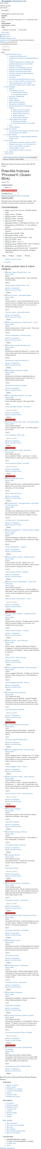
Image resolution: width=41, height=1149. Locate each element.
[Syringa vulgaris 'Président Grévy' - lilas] (18, 272)
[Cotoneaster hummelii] (12, 940)
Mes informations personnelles (16, 1131)
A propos (9, 1115)
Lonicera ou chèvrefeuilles (15, 1091)
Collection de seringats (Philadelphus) (20, 69)
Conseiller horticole (11, 135)
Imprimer (8, 262)
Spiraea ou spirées (12, 1085)
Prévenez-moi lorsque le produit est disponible (15, 196)
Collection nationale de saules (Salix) (20, 71)
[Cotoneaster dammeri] (12, 855)
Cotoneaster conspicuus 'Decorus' (15, 845)
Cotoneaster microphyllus (13, 1005)
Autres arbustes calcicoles (17, 102)
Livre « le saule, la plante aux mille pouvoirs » (23, 81)
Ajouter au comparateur (12, 288)
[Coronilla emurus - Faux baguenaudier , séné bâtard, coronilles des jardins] (22, 504)
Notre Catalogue (10, 87)
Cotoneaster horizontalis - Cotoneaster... (17, 930)
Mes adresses (11, 1129)
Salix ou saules (11, 1087)
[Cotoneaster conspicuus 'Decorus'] (16, 832)
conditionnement (7, 185)
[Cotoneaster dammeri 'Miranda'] (15, 692)
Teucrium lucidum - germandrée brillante (17, 312)
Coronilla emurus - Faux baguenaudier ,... (18, 520)
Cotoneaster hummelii (11, 955)
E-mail (8, 1145)
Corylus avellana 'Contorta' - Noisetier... (17, 572)
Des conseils (9, 140)
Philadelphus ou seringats (14, 1089)
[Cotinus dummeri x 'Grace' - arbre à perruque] (19, 776)
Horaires (5, 42)
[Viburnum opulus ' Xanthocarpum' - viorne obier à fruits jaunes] (22, 582)
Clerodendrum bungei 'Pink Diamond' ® (17, 360)
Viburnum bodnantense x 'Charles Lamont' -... (19, 335)
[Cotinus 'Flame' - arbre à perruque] (16, 640)
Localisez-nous (11, 1143)
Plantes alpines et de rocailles (18, 119)
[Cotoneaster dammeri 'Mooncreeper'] (17, 724)
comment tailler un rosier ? (17, 148)
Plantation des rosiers (13, 1096)
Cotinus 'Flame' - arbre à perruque (15, 657)
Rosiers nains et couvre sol (21, 113)
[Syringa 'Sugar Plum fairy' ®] (14, 478)
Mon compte (7, 1120)
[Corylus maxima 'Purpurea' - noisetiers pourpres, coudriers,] (22, 614)
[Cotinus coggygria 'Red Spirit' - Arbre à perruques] (21, 667)
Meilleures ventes (12, 1107)
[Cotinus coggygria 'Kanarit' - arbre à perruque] (19, 749)
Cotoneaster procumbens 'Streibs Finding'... (18, 1066)
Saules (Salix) (13, 98)
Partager (11, 256)
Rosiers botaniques (19, 115)
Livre (10, 125)
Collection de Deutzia (15, 66)
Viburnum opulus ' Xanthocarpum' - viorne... (18, 599)
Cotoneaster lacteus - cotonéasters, (16, 982)
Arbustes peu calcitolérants (17, 104)
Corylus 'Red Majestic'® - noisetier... (16, 547)
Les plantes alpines (15, 75)
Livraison (9, 1111)
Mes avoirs (10, 1127)
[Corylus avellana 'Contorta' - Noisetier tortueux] (20, 557)
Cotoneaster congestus (12, 822)
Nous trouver (9, 154)
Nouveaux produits (12, 1105)
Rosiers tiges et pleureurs (20, 117)
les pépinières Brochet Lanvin (18, 56)
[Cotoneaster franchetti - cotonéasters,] (17, 883)
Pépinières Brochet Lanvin (8, 39)
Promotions (10, 1103)
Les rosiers (12, 77)
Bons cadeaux (9, 152)
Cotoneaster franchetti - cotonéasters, (16, 900)
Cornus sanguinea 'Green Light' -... (15, 435)
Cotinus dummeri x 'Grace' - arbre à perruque (19, 793)
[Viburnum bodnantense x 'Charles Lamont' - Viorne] (21, 322)
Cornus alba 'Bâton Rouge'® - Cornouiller (17, 407)
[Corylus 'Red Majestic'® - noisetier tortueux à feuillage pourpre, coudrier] (22, 531)
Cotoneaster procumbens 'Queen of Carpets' (18, 1032)
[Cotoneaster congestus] (13, 808)
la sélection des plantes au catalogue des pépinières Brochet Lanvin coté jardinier (21, 63)
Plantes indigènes (14, 127)
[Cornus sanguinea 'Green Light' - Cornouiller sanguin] (22, 422)
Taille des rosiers (12, 1095)
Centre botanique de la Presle (18, 133)
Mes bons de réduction (13, 1133)
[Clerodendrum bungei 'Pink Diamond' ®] (18, 345)
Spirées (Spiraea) (14, 100)
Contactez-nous (11, 1109)
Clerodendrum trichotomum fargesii (16, 385)
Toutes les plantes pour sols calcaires (20, 83)
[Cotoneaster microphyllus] (13, 992)
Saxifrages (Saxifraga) (19, 121)
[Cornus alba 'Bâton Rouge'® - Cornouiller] (18, 395)
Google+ (19, 256)
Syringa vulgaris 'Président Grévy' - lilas (17, 285)
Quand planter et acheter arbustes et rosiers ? (23, 142)
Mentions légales (12, 1113)
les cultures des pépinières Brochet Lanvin (22, 79)
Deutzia (11, 89)
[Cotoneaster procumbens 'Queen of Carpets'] (19, 1015)
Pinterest (27, 256)
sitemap (9, 1116)
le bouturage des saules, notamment (20, 150)
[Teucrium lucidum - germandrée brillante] (18, 295)
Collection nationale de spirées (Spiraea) (21, 73)
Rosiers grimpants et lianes (21, 112)
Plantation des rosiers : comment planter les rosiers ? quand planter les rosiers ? (22, 145)
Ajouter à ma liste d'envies (13, 259)
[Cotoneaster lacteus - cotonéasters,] (16, 965)
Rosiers (11, 108)
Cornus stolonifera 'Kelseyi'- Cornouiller (17, 463)
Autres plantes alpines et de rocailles (24, 123)
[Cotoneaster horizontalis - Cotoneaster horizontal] (20, 915)
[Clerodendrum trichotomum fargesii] (16, 370)
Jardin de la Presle (10, 129)
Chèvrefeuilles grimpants (20, 94)
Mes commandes (12, 1123)
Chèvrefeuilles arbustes (20, 92)
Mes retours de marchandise (15, 1125)
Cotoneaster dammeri (11, 868)
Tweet (4, 256)
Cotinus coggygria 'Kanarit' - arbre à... (16, 766)
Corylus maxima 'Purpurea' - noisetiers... (17, 630)
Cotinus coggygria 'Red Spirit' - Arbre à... (17, 682)
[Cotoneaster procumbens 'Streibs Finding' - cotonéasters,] (22, 1048)
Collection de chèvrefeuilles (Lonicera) (20, 68)
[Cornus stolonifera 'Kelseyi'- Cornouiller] (18, 450)
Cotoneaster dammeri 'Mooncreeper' (16, 739)
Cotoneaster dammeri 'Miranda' (14, 709)
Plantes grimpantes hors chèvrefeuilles (20, 106)
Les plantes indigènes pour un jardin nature (22, 85)
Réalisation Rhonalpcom (7, 1148)
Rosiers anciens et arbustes (21, 110)
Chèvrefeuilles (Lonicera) (16, 91)
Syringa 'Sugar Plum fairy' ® (13, 493)
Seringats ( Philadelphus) (16, 96)
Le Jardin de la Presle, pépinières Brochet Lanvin (24, 131)
